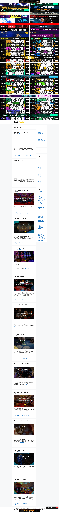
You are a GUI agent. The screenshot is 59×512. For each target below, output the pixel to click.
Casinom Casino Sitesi (40, 204)
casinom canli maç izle (41, 201)
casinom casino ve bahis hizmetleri (19, 155)
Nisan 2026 (39, 159)
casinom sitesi (39, 228)
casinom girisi (24, 155)
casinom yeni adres (41, 232)
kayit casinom (40, 239)
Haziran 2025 (39, 161)
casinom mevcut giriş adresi (27, 213)
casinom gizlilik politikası (21, 415)
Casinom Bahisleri (19, 160)
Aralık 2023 (39, 180)
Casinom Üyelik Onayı (41, 138)
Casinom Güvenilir (19, 334)
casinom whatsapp (40, 231)
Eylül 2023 (39, 183)
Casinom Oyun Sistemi (41, 134)
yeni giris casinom (40, 240)
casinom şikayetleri (40, 236)
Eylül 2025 (39, 160)
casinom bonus (40, 197)
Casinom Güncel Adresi (41, 216)
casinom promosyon (40, 226)
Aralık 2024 (39, 166)
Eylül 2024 (39, 169)
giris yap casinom (40, 237)
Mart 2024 (39, 176)
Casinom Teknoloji (19, 276)
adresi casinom (40, 191)
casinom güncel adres (41, 214)
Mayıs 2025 (39, 162)
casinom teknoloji (24, 299)
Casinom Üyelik (40, 234)
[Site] (14, 41)
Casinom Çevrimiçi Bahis (21, 248)
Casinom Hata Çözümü (41, 139)
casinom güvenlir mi (40, 217)
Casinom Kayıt (19, 299)
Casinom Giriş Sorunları (41, 133)
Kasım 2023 (39, 181)
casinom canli (39, 198)
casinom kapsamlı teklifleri (21, 213)
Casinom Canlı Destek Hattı (21, 305)
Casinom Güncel (40, 212)
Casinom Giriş (40, 132)
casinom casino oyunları (40, 202)
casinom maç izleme (41, 221)
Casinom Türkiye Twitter (41, 145)
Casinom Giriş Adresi (40, 210)
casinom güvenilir (25, 358)
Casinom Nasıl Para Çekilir (21, 132)
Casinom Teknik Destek (41, 135)
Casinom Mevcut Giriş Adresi (22, 190)
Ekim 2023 (39, 182)
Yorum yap (16, 185)
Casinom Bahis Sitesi (17, 358)
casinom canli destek (41, 199)
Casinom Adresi (40, 131)
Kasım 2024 (39, 167)
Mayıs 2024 (39, 174)
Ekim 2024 (39, 168)
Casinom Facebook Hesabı (21, 420)
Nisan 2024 (39, 175)
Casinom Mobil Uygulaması (21, 479)
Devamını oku (15, 182)
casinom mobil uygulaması (21, 503)
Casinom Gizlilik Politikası (21, 392)
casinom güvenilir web (25, 242)
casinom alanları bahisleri (17, 184)
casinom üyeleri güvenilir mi (27, 415)
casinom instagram (39, 218)
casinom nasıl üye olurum (27, 503)
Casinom (16, 154)
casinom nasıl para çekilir (29, 155)
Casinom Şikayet (40, 128)
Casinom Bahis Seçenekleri (21, 450)
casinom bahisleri (23, 184)
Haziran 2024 (39, 173)
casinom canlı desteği (17, 242)
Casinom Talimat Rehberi (41, 140)
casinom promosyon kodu (40, 227)
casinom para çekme (40, 225)
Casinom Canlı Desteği (20, 218)
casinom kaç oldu (40, 220)
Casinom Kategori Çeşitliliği (41, 142)
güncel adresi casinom (41, 238)
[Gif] (29, 57)
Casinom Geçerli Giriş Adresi (22, 363)
